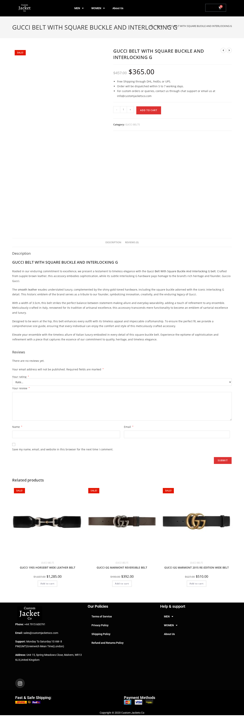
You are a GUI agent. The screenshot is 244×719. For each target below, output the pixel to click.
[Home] (151, 26)
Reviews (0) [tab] (132, 242)
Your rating (20, 377)
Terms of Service (102, 616)
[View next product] (229, 50)
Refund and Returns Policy (108, 642)
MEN (77, 8)
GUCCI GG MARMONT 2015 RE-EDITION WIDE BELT (196, 567)
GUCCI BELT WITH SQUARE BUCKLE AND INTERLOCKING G (199, 26)
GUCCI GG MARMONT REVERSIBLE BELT (122, 567)
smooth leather (27, 289)
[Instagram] (20, 683)
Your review (21, 388)
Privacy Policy (100, 625)
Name (17, 427)
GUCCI (18, 262)
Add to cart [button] (47, 583)
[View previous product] (223, 50)
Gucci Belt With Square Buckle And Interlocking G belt (181, 271)
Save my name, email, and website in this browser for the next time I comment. (62, 449)
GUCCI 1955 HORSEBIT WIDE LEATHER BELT (47, 567)
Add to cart (148, 110)
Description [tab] (113, 242)
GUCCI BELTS (132, 124)
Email (128, 427)
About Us (117, 8)
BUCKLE (68, 262)
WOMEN (96, 8)
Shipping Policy (101, 634)
